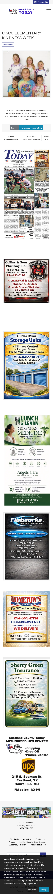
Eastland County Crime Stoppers (33, 842)
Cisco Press (8, 44)
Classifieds (14, 839)
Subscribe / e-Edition (17, 845)
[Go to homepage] (21, 11)
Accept (44, 889)
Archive (12, 842)
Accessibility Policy (38, 845)
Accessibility (43, 2)
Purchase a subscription (31, 128)
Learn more (31, 889)
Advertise (27, 839)
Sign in (14, 128)
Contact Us (40, 839)
